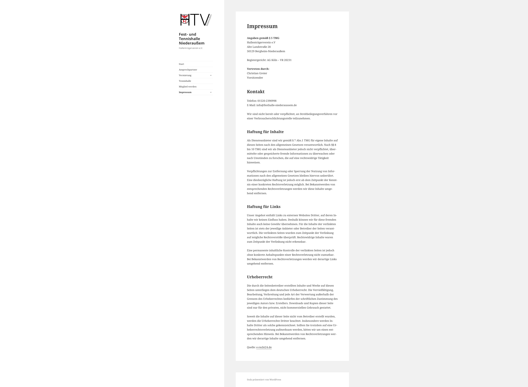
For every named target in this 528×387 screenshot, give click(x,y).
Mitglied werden (187, 86)
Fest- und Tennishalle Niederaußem (192, 39)
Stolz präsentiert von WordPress (264, 379)
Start (181, 64)
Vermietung (185, 75)
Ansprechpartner (188, 69)
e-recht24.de (264, 347)
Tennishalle (185, 80)
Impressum (185, 92)
